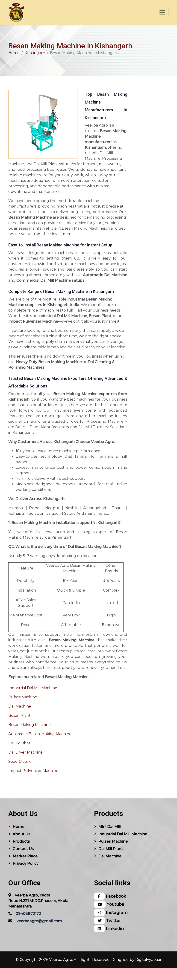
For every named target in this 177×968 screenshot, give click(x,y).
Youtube (115, 904)
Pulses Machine (22, 697)
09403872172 (28, 913)
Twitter (113, 920)
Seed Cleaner (20, 761)
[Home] (16, 12)
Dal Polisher (19, 743)
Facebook (115, 896)
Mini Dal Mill (109, 826)
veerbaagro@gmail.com (39, 921)
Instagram (116, 912)
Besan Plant (19, 715)
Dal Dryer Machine (25, 752)
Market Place (25, 856)
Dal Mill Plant (110, 849)
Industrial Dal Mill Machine (32, 688)
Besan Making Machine (29, 724)
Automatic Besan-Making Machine (39, 734)
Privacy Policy (25, 863)
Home (14, 53)
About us (21, 834)
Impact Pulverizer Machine (33, 771)
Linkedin (114, 928)
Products (21, 841)
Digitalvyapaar (148, 959)
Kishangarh (34, 53)
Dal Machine (19, 706)
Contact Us (23, 849)
